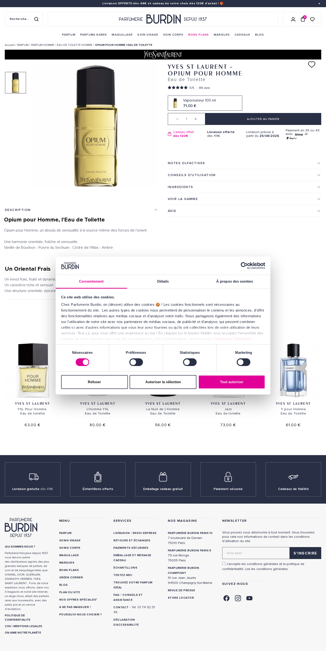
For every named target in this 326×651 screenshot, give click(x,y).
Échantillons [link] (125, 568)
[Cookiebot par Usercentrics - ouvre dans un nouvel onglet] (244, 265)
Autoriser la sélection (163, 382)
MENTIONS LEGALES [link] (27, 626)
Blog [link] (63, 585)
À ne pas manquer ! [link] (75, 607)
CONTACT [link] (120, 607)
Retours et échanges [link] (131, 540)
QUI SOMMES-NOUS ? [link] (20, 547)
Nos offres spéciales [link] (77, 600)
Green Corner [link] (71, 577)
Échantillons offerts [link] (98, 489)
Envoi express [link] (145, 533)
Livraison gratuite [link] (32, 489)
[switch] (136, 362)
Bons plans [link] (69, 570)
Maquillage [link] (69, 555)
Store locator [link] (181, 598)
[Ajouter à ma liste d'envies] (311, 64)
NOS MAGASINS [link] (182, 521)
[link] (69, 35)
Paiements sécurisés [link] (130, 548)
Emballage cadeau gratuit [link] (163, 489)
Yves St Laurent (32, 403)
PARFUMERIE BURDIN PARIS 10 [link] (190, 533)
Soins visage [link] (70, 540)
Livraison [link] (121, 533)
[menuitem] (69, 35)
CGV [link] (8, 626)
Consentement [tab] (91, 281)
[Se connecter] (293, 19)
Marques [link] (66, 563)
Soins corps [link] (69, 548)
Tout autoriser (231, 382)
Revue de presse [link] (181, 590)
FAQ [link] (116, 595)
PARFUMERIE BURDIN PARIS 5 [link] (189, 550)
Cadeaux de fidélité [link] (293, 489)
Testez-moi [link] (122, 575)
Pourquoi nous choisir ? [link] (80, 614)
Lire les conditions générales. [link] (267, 569)
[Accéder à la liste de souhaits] (312, 19)
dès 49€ (221, 134)
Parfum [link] (65, 533)
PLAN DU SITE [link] (69, 592)
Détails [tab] (163, 281)
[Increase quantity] (199, 119)
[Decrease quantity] (174, 119)
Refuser (94, 382)
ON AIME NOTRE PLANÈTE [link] (23, 633)
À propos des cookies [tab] (234, 281)
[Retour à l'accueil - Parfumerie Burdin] (163, 19)
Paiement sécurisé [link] (228, 489)
